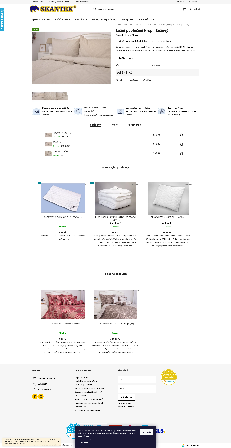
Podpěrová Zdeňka (130, 35)
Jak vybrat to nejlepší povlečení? (88, 392)
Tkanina (186, 47)
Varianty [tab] (95, 125)
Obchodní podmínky (82, 2)
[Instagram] (41, 396)
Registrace (193, 1)
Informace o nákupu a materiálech (89, 403)
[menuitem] (41, 19)
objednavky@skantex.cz (48, 378)
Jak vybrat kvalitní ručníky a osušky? (90, 388)
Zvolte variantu (126, 58)
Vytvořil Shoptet (192, 445)
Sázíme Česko (80, 406)
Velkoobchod (80, 395)
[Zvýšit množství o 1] (176, 135)
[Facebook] (35, 396)
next (197, 219)
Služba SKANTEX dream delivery (88, 410)
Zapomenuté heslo (126, 406)
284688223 (42, 384)
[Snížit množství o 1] (164, 135)
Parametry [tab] (134, 125)
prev (34, 219)
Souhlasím (146, 432)
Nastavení (84, 442)
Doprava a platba (38, 2)
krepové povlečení (132, 41)
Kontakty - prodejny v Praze (59, 2)
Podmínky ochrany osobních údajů (89, 399)
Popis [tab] (114, 125)
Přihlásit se (126, 397)
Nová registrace (124, 403)
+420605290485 (44, 389)
